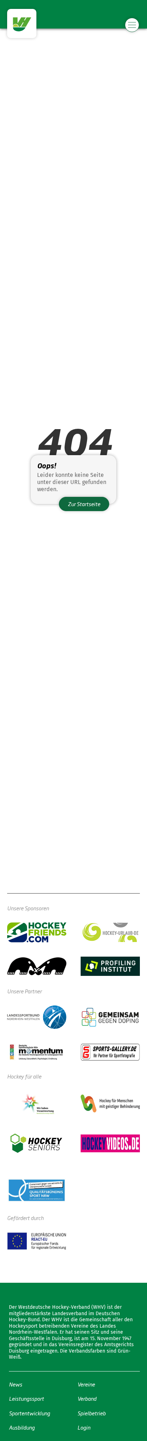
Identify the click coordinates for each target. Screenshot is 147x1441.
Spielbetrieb (91, 1412)
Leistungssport (26, 1398)
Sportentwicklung (29, 1412)
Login (83, 1427)
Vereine (86, 1384)
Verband (86, 1398)
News (15, 1384)
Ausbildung (22, 1427)
